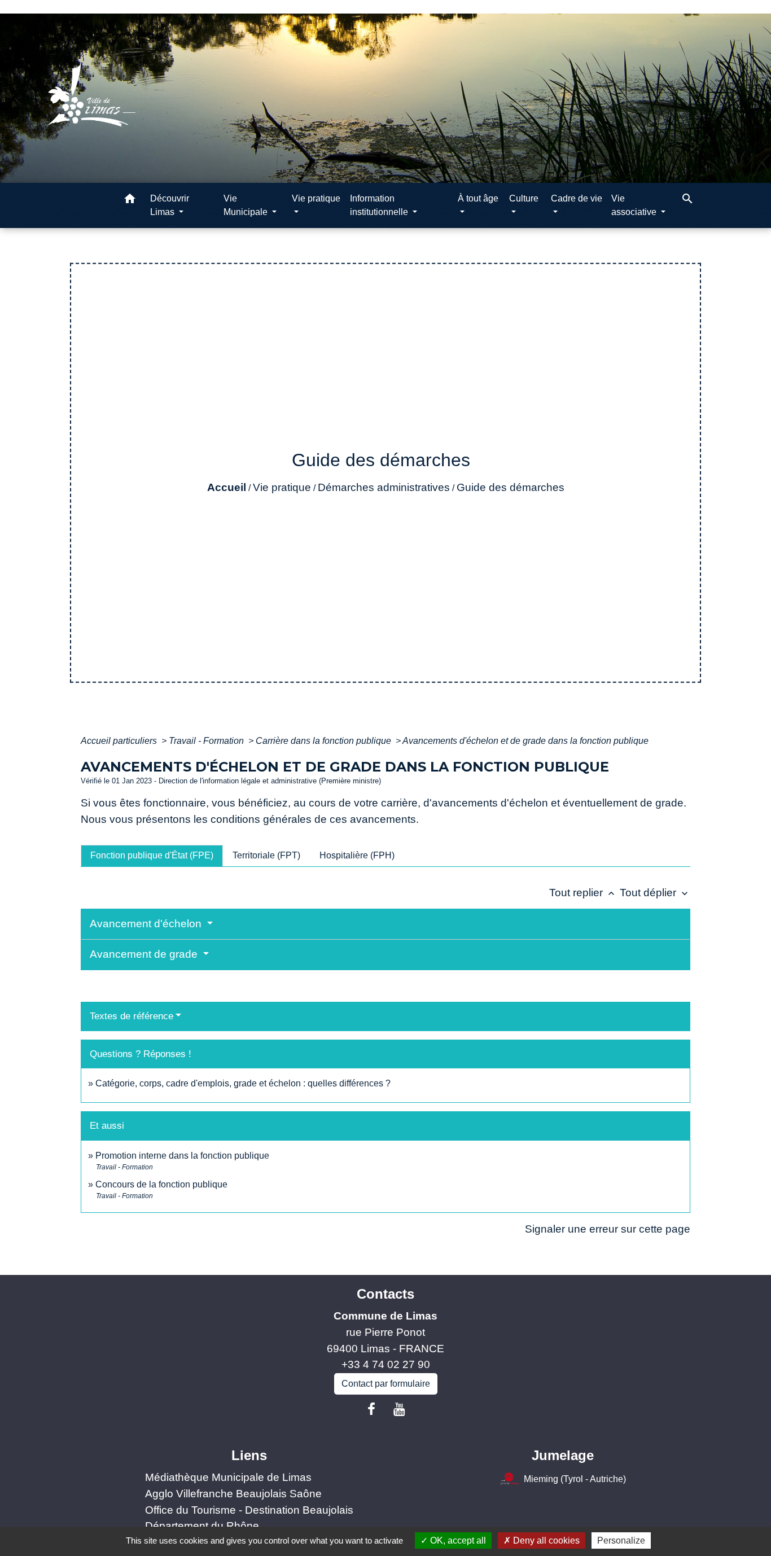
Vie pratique (282, 487)
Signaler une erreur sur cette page (607, 1229)
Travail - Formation (207, 741)
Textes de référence (131, 1016)
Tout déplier (655, 892)
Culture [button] (523, 198)
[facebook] (371, 1409)
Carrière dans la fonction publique (324, 741)
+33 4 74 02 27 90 (385, 1364)
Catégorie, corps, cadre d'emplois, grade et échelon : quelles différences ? (243, 1083)
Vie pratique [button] (316, 198)
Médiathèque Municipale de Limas (228, 1477)
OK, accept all (457, 1540)
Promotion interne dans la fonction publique (182, 1155)
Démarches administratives (384, 487)
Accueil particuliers (120, 741)
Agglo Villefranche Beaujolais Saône (233, 1494)
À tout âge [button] (478, 198)
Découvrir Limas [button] (169, 205)
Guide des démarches (510, 487)
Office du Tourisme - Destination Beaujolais (249, 1510)
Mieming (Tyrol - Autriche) (575, 1479)
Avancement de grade (145, 954)
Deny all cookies (545, 1540)
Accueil (226, 487)
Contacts (385, 1293)
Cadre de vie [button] (576, 198)
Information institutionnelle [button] (380, 205)
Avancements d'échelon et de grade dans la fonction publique (525, 741)
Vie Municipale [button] (247, 205)
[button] (130, 200)
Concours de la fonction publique (161, 1184)
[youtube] (399, 1409)
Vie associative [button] (635, 205)
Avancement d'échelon (147, 924)
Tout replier (583, 892)
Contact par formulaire (385, 1383)
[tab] (152, 855)
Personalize (621, 1540)
